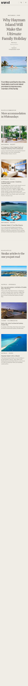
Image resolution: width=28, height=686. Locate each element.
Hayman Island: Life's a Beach (10, 356)
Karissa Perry (14, 44)
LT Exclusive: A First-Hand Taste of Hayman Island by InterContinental (12, 148)
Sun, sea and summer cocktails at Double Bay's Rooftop (14, 288)
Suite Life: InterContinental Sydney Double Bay (12, 324)
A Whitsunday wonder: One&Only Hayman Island (11, 182)
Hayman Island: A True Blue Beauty (12, 225)
